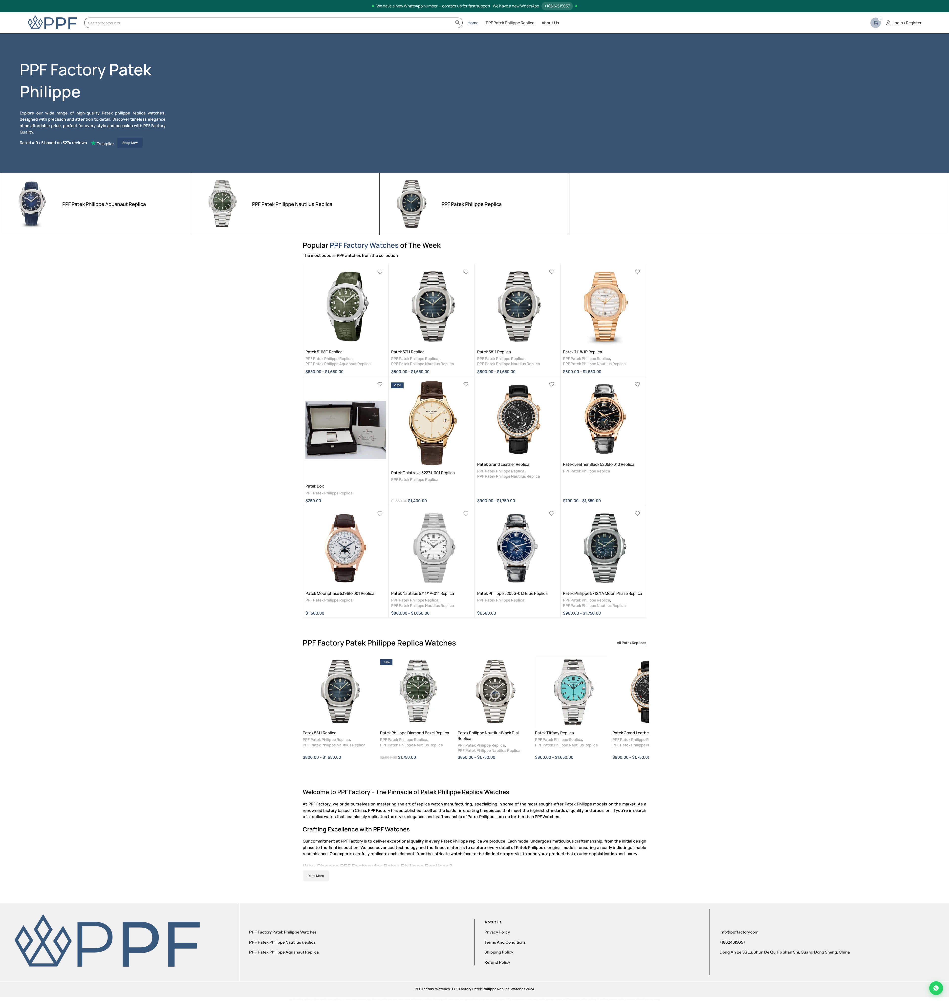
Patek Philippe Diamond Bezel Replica (414, 732)
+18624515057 (557, 6)
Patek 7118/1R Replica (582, 352)
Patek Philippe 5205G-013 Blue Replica (512, 593)
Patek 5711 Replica (408, 352)
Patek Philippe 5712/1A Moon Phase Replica (602, 593)
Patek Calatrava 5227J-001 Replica (423, 472)
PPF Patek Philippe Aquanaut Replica (338, 363)
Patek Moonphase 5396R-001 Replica (339, 593)
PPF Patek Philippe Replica (329, 358)
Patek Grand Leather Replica (503, 464)
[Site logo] (52, 22)
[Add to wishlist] (380, 271)
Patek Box (314, 486)
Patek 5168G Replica (324, 352)
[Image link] (107, 942)
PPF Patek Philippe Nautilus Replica (422, 363)
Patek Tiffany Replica (554, 732)
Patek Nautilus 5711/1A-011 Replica (422, 593)
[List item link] (356, 932)
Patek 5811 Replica (494, 352)
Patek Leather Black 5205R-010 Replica (598, 464)
